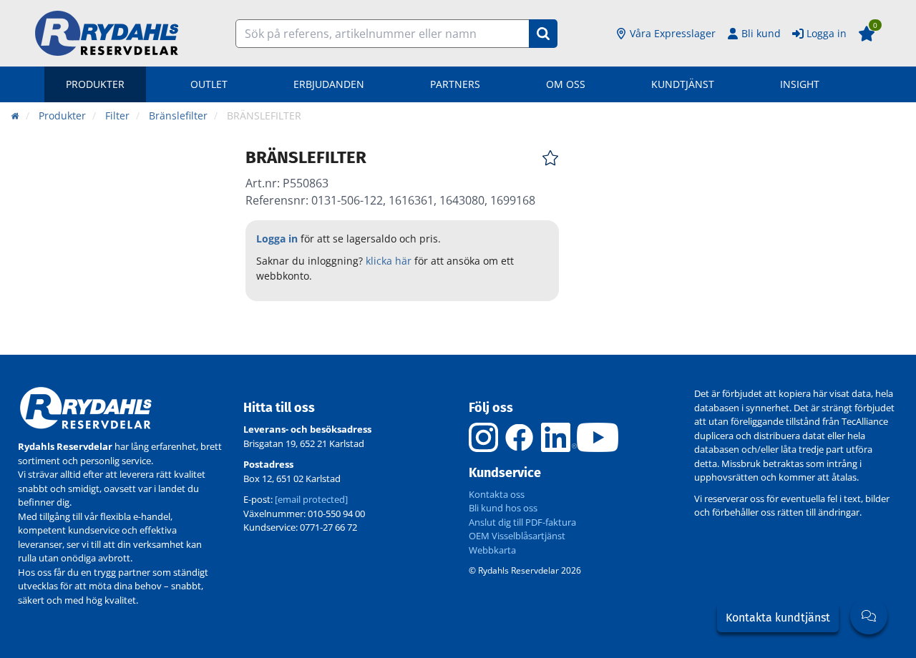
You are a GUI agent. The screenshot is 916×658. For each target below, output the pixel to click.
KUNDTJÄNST (682, 84)
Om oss (565, 84)
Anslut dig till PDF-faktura (522, 522)
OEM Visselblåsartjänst (517, 535)
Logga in (827, 33)
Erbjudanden (328, 84)
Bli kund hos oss (503, 507)
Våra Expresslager (673, 33)
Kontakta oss (497, 494)
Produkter (95, 84)
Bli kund (761, 33)
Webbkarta (492, 550)
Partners (455, 84)
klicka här (388, 260)
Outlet (209, 84)
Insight (799, 84)
